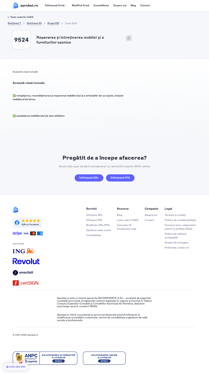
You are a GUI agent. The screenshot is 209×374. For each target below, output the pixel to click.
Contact (145, 5)
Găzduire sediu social (98, 230)
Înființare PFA (94, 220)
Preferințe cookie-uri (177, 247)
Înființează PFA (120, 177)
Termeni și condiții (175, 215)
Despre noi (119, 5)
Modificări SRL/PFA (97, 225)
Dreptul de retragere (176, 242)
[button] (56, 5)
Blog (133, 5)
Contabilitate (101, 5)
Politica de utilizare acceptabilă (176, 235)
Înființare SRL (94, 215)
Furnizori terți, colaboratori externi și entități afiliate (180, 227)
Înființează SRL (89, 177)
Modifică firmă (80, 5)
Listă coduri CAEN (127, 220)
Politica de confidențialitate (180, 220)
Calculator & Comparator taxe (126, 227)
